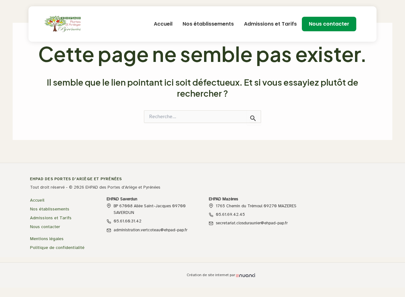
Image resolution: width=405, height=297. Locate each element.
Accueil (163, 23)
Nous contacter (329, 23)
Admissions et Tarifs (270, 23)
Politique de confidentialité (57, 247)
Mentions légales (47, 238)
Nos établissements (208, 23)
